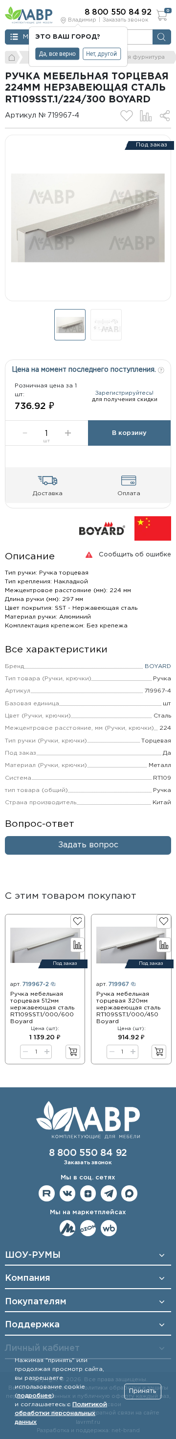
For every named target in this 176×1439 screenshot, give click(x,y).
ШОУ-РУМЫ (33, 1255)
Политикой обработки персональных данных (61, 1413)
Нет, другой (101, 53)
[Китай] (152, 528)
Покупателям (35, 1302)
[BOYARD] (102, 528)
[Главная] (12, 57)
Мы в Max (129, 1193)
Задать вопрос (88, 845)
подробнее (34, 1395)
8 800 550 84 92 (88, 1153)
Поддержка (32, 1325)
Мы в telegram (109, 1193)
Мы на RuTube (47, 1193)
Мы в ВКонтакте (68, 1193)
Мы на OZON (88, 1228)
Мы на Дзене (88, 1193)
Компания (27, 1278)
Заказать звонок (125, 20)
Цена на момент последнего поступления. (85, 370)
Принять (142, 1391)
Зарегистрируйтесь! (124, 393)
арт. (29, 984)
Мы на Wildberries (109, 1228)
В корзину (129, 433)
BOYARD (158, 666)
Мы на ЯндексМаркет (68, 1228)
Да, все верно (57, 53)
